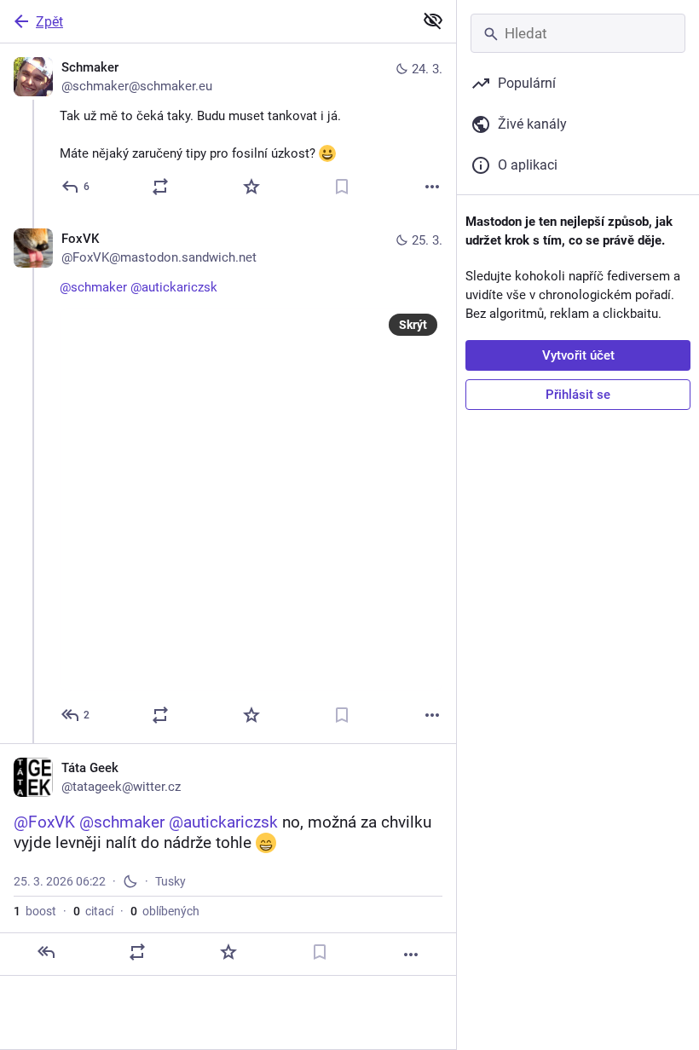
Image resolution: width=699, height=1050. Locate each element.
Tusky (170, 881)
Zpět (49, 22)
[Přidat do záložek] (342, 186)
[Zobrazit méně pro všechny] (433, 20)
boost (35, 911)
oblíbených (164, 911)
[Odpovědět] (46, 952)
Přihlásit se (578, 394)
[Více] (432, 186)
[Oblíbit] (251, 186)
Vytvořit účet (578, 355)
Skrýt (413, 325)
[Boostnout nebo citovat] (160, 186)
